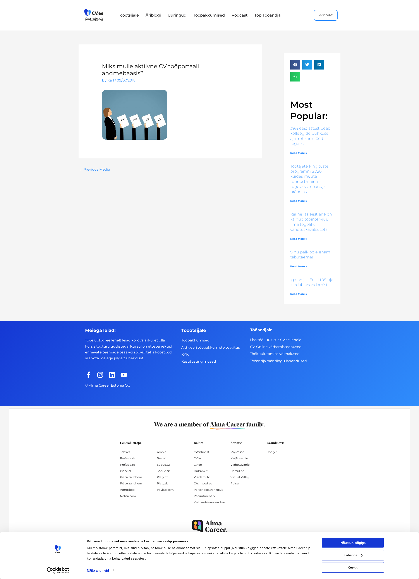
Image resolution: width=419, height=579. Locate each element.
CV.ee (198, 464)
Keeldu (353, 567)
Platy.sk (162, 483)
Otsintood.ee (203, 483)
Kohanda (350, 555)
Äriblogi (153, 15)
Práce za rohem (131, 483)
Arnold (162, 452)
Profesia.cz (127, 464)
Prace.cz (126, 471)
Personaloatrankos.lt (208, 489)
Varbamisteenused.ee (209, 502)
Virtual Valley (239, 477)
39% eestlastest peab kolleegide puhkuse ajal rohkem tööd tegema (310, 136)
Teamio (162, 458)
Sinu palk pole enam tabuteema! (310, 255)
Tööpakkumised (209, 15)
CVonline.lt (201, 452)
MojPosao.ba (239, 458)
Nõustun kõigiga (353, 543)
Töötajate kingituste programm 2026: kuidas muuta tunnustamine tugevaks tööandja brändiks (309, 179)
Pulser (234, 483)
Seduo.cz (163, 464)
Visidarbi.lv (202, 477)
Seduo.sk (163, 471)
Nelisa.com (128, 496)
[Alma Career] (209, 526)
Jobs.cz (125, 452)
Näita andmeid (98, 570)
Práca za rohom (131, 477)
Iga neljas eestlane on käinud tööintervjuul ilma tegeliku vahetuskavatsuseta (311, 222)
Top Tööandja (267, 15)
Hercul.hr (237, 471)
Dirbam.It (201, 471)
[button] (295, 65)
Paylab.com (165, 489)
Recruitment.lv (204, 496)
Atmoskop (127, 489)
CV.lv (197, 458)
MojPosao (237, 452)
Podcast (239, 15)
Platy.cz (162, 477)
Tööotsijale (128, 15)
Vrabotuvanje (240, 464)
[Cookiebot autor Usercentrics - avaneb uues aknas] (58, 570)
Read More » (298, 153)
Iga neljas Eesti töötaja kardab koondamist (311, 282)
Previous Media (94, 169)
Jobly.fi (272, 452)
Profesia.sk (127, 458)
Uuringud (177, 15)
